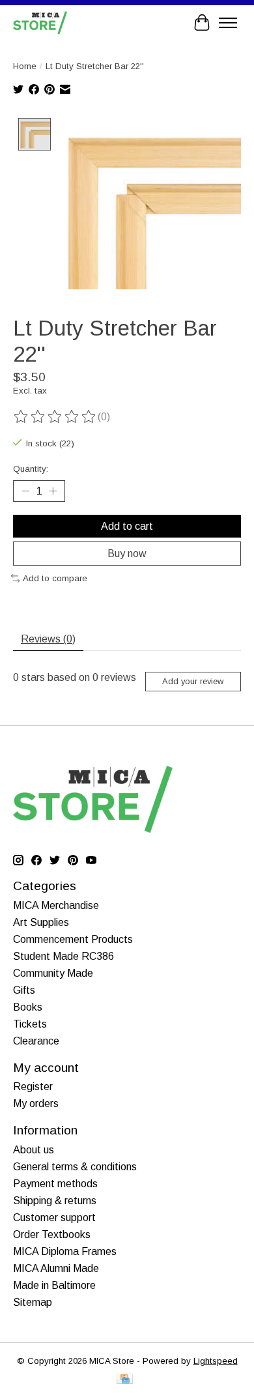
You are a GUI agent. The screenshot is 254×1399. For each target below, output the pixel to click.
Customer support (54, 1217)
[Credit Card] (125, 1380)
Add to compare (55, 578)
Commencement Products (73, 939)
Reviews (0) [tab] (48, 638)
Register (33, 1086)
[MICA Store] (40, 22)
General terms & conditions (75, 1166)
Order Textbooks (52, 1234)
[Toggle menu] (228, 23)
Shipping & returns (54, 1200)
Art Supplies (41, 922)
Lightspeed (215, 1361)
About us (33, 1149)
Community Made (53, 973)
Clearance (36, 1040)
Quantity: (30, 469)
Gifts (24, 990)
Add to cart (127, 526)
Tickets (30, 1024)
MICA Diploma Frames (65, 1251)
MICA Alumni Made (56, 1268)
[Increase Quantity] (52, 490)
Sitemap (32, 1302)
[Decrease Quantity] (25, 490)
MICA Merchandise (56, 905)
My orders (36, 1103)
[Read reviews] (55, 417)
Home (24, 66)
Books (27, 1007)
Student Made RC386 (63, 956)
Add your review (192, 681)
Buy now (127, 553)
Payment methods (55, 1183)
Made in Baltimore (54, 1285)
